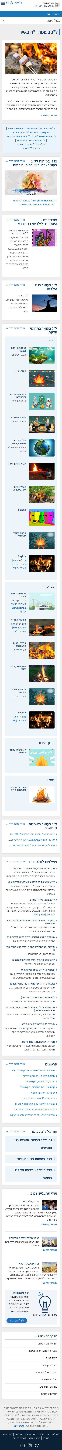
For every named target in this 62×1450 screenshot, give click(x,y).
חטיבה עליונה (19, 568)
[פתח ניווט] (2, 4)
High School (19, 720)
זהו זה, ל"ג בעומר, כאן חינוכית (40, 1081)
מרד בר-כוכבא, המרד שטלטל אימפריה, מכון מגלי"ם (30, 1115)
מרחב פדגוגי (53, 14)
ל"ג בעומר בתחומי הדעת (18, 136)
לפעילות (50, 914)
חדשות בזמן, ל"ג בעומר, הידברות (39, 1076)
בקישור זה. (19, 1425)
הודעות (18, 1434)
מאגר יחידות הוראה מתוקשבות (42, 1350)
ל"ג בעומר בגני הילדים (45, 136)
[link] (31, 128)
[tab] (31, 1144)
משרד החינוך (49, 2)
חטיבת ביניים (20, 564)
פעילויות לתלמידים (37, 144)
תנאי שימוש (34, 1438)
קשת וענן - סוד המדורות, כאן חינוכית (37, 1087)
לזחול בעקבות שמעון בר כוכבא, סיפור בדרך (34, 1109)
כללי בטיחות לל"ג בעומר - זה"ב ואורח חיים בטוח (31, 128)
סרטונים (20, 144)
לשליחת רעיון (17, 1320)
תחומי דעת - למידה (47, 1343)
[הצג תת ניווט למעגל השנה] (4, 21)
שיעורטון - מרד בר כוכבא (43, 1092)
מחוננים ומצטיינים (48, 1386)
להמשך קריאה (50, 115)
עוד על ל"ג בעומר (31, 148)
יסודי (15, 560)
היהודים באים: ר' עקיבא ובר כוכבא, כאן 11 (35, 1104)
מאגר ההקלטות (49, 1365)
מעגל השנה (53, 20)
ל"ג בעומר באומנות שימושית (31, 140)
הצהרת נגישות (20, 1438)
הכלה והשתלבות (49, 1379)
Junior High (18, 716)
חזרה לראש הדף (17, 161)
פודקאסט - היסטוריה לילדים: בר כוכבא (31, 132)
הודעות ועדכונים (49, 1394)
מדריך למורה (38, 914)
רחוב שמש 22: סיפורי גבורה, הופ (39, 1098)
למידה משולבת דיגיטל (46, 1372)
